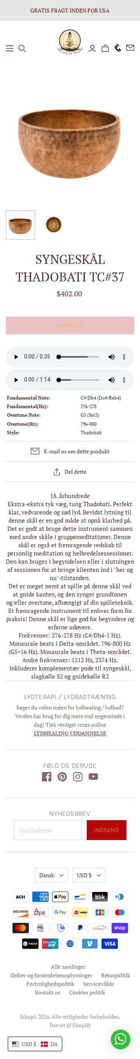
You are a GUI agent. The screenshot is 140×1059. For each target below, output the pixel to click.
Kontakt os (47, 992)
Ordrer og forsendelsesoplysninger (51, 975)
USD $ (84, 875)
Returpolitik (115, 975)
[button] (35, 1044)
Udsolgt (69, 325)
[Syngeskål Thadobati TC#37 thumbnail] (20, 225)
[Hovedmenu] (10, 48)
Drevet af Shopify (70, 1025)
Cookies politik (87, 992)
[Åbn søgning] (22, 48)
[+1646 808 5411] (115, 48)
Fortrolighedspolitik (50, 983)
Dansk (46, 875)
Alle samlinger (68, 966)
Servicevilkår (98, 983)
